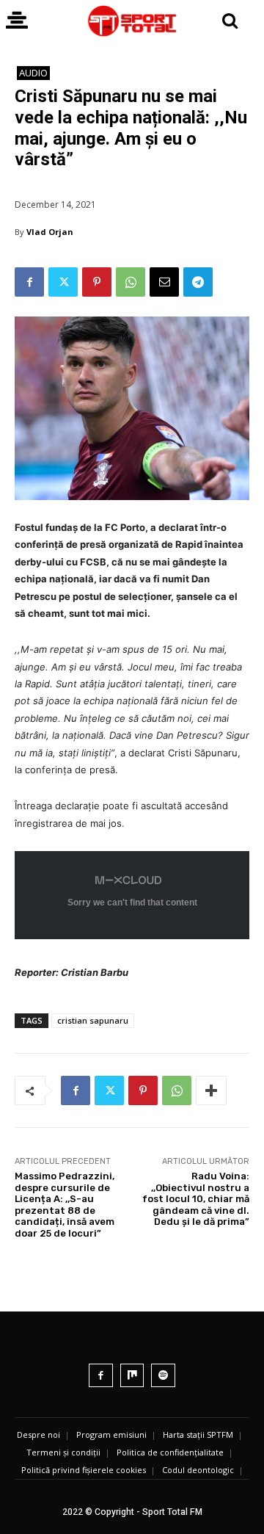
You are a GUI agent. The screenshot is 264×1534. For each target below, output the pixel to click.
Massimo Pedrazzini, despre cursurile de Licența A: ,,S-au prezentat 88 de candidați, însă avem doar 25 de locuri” (64, 1205)
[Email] (164, 282)
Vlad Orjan (49, 231)
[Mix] (132, 1376)
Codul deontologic (198, 1469)
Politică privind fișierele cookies (83, 1469)
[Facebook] (29, 282)
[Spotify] (163, 1376)
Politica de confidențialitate (170, 1452)
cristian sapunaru (92, 1020)
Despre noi (38, 1434)
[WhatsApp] (130, 282)
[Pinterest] (96, 282)
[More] (211, 1090)
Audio (33, 72)
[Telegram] (198, 282)
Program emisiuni (111, 1434)
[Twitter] (63, 282)
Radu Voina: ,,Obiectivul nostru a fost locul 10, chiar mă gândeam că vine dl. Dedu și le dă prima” (195, 1199)
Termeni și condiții (63, 1452)
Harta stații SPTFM (198, 1434)
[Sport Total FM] (132, 21)
